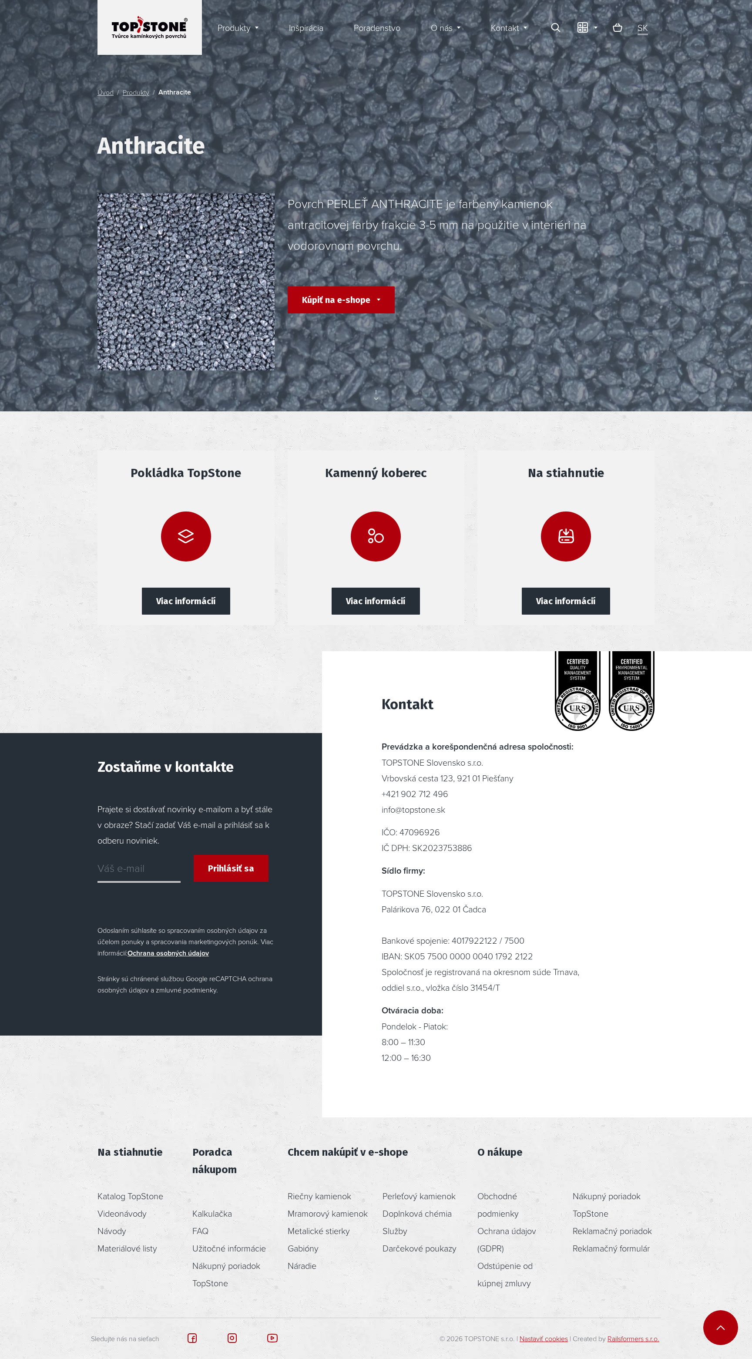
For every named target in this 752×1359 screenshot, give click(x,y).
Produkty (136, 92)
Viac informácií (186, 601)
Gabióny (303, 1248)
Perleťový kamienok (419, 1196)
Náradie (302, 1265)
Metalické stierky (319, 1230)
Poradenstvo (377, 27)
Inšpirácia (306, 27)
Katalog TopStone (130, 1196)
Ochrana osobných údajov (168, 953)
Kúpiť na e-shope (337, 300)
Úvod (105, 92)
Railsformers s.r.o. (633, 1338)
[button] (587, 27)
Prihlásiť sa (231, 868)
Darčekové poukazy (420, 1248)
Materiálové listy (127, 1248)
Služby (395, 1230)
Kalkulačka (212, 1213)
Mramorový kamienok (328, 1213)
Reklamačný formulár (611, 1248)
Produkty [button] (234, 27)
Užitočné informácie (229, 1248)
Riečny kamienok (319, 1196)
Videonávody (122, 1213)
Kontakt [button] (505, 27)
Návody (111, 1230)
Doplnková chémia (417, 1213)
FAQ (200, 1230)
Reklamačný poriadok (612, 1230)
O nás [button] (442, 27)
